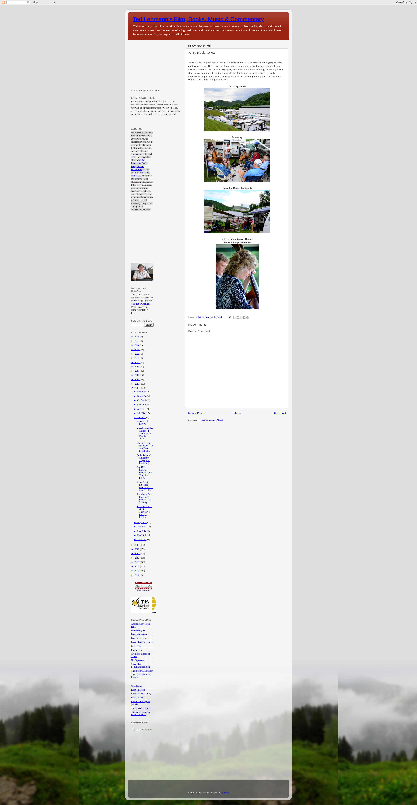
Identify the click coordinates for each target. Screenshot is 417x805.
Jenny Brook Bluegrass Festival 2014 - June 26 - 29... (145, 486)
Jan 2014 (141, 539)
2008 (137, 566)
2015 (137, 384)
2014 (137, 388)
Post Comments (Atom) (212, 420)
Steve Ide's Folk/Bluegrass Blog (140, 665)
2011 (137, 553)
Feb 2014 (142, 535)
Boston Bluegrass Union (142, 642)
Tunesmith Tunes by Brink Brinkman (140, 713)
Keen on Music (138, 690)
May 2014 (142, 522)
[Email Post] (229, 317)
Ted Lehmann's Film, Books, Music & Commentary (198, 19)
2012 (137, 549)
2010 (137, 558)
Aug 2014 (142, 409)
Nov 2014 (142, 396)
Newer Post (195, 413)
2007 (137, 570)
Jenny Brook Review (142, 422)
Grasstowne (136, 686)
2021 (137, 358)
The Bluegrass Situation (142, 671)
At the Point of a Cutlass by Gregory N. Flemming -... (144, 459)
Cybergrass (136, 646)
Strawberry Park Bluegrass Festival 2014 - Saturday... (145, 498)
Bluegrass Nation (139, 634)
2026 (137, 337)
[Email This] (235, 317)
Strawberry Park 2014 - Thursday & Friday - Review (144, 511)
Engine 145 (136, 650)
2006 (137, 575)
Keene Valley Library (141, 694)
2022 (137, 354)
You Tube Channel (140, 304)
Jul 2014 (141, 413)
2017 (137, 375)
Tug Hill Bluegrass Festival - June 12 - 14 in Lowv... (144, 472)
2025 (137, 341)
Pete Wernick (137, 697)
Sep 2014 (142, 404)
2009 (137, 562)
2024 (137, 345)
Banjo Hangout (138, 630)
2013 (137, 545)
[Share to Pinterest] (247, 317)
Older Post (279, 413)
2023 (137, 349)
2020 (137, 362)
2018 (137, 371)
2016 (137, 379)
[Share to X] (241, 317)
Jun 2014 (141, 417)
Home (237, 413)
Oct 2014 (141, 400)
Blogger (225, 792)
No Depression (138, 660)
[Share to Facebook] (244, 317)
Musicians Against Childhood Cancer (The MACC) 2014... (145, 433)
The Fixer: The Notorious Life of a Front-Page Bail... (145, 447)
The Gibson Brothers (140, 708)
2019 (137, 366)
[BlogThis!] (238, 317)
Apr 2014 (142, 526)
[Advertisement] (156, 64)
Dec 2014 (142, 392)
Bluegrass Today (138, 638)
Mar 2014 (142, 531)
